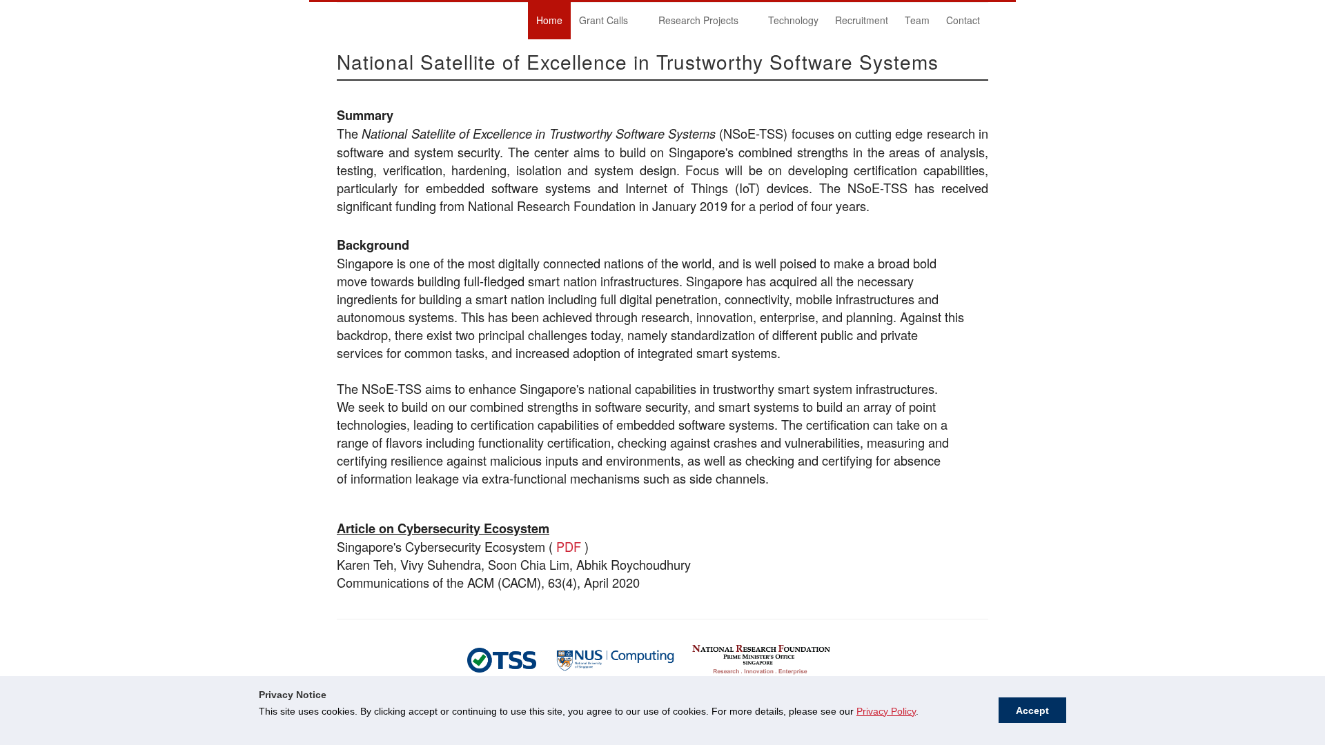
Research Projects (694, 22)
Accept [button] (1032, 710)
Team (917, 20)
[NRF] (761, 658)
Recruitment (861, 20)
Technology (793, 20)
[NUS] (501, 658)
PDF (569, 546)
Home (549, 20)
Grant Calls (599, 22)
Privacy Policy (886, 711)
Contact (963, 20)
